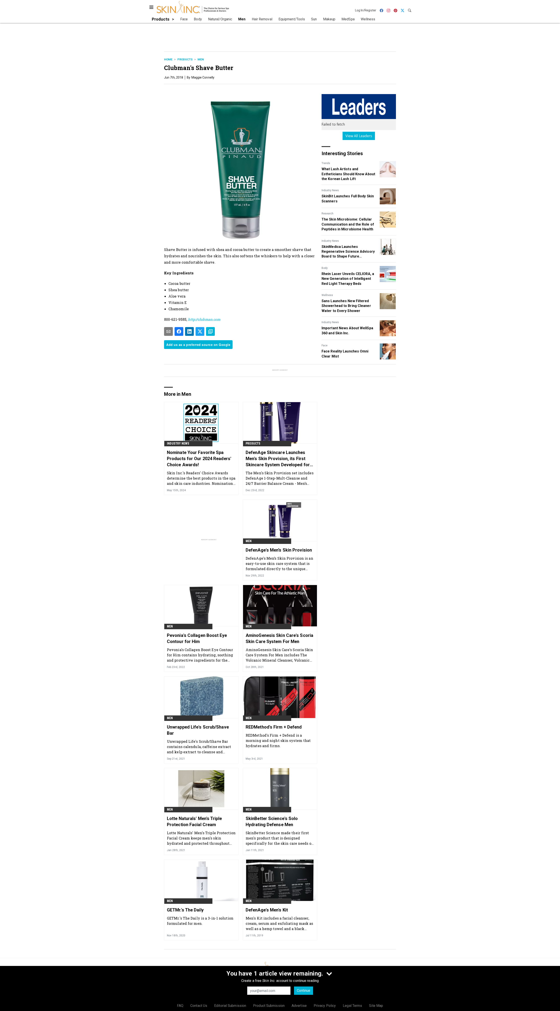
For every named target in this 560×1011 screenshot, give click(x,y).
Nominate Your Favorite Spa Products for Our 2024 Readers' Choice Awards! (199, 458)
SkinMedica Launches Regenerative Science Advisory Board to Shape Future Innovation (348, 252)
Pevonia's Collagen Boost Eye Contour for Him (197, 638)
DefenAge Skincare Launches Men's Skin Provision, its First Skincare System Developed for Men (278, 459)
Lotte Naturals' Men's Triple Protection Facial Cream (194, 821)
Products (184, 59)
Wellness (327, 295)
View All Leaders (358, 135)
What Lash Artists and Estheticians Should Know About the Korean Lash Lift (348, 174)
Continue (303, 990)
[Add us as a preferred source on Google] (210, 331)
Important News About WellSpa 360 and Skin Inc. (347, 330)
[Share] (179, 331)
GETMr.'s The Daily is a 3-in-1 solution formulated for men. (200, 921)
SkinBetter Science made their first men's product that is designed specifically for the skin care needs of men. (279, 838)
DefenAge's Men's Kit (267, 910)
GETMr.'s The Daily (185, 910)
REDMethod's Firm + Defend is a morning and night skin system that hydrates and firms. (278, 740)
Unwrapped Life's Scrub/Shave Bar (198, 730)
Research (327, 213)
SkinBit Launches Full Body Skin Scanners (348, 198)
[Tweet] (200, 331)
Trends (326, 163)
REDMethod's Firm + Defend (274, 727)
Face (324, 345)
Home (168, 59)
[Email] (168, 331)
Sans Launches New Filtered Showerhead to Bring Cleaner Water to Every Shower (346, 306)
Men (201, 59)
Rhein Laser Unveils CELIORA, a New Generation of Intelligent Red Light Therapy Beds (348, 279)
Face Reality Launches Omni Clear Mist (345, 353)
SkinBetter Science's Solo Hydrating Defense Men (272, 821)
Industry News (330, 190)
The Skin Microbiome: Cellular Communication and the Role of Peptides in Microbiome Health (348, 224)
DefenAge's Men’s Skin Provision (279, 550)
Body (325, 268)
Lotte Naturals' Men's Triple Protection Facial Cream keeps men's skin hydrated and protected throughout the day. (201, 838)
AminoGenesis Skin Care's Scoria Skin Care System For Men (279, 638)
